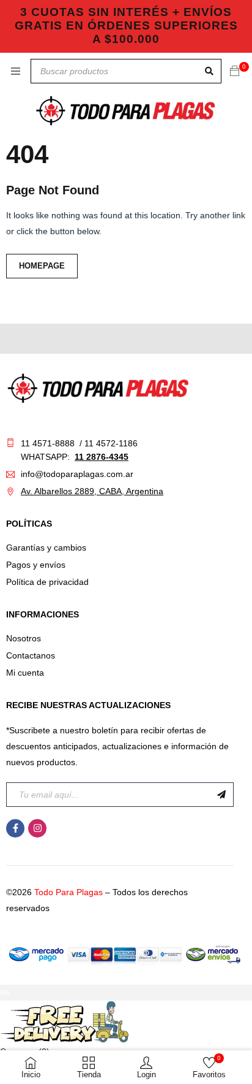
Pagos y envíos (35, 565)
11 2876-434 (99, 457)
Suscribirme (221, 794)
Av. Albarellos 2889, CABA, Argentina (92, 491)
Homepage (42, 265)
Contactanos (30, 655)
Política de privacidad (47, 582)
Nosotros (23, 638)
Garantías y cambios (46, 547)
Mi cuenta (25, 673)
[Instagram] (37, 828)
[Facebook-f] (15, 828)
